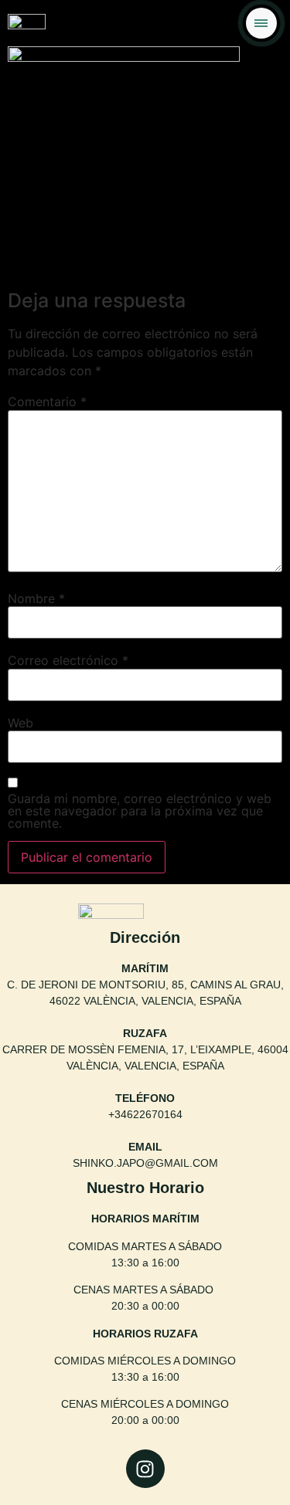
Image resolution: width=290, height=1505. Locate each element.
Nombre (36, 598)
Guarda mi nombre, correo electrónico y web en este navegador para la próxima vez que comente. (139, 810)
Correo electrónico (68, 660)
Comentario (47, 401)
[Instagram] (145, 1468)
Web (20, 723)
